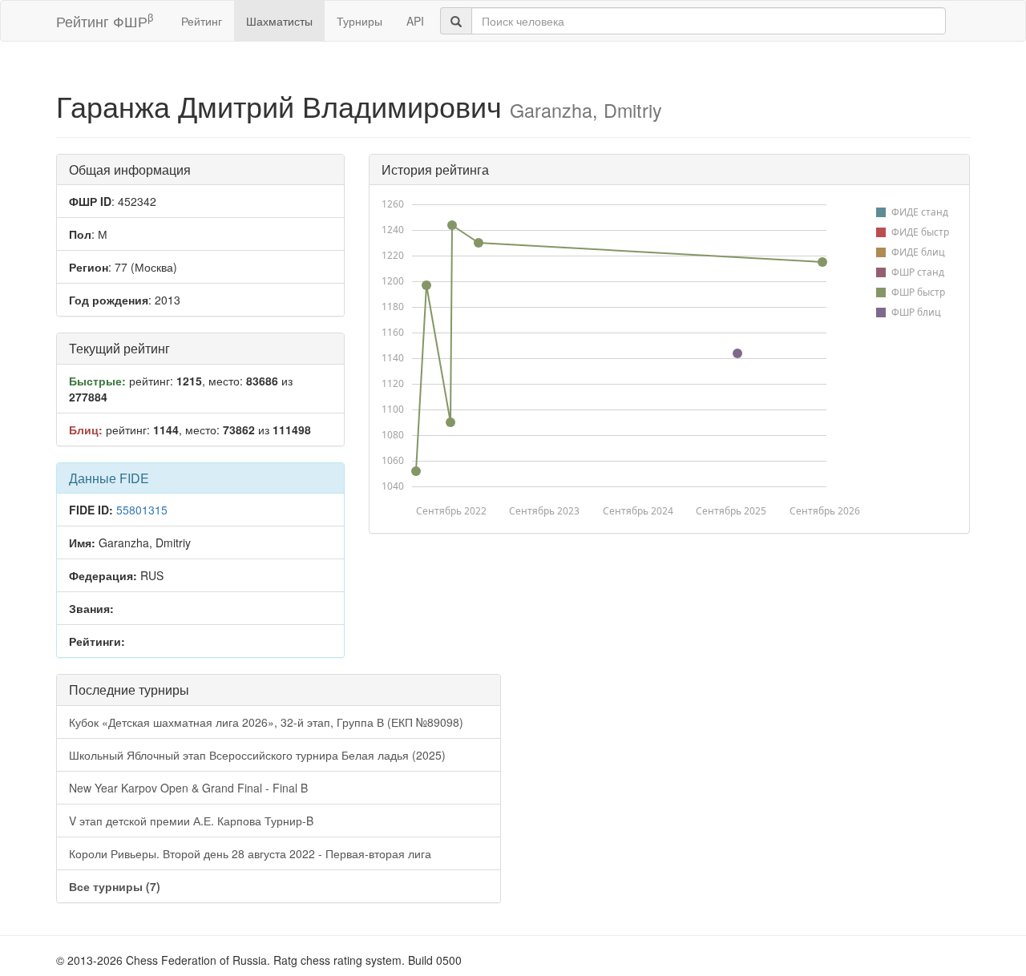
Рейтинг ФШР (104, 20)
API (415, 21)
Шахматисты (279, 21)
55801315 (142, 510)
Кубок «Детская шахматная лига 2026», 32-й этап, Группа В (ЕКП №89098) (266, 722)
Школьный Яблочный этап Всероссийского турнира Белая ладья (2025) (257, 755)
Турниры (359, 21)
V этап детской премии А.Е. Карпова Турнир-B (191, 821)
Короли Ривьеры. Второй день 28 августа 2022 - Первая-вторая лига (250, 853)
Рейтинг (201, 21)
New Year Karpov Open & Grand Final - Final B (188, 788)
